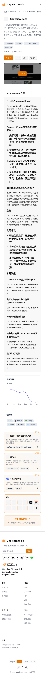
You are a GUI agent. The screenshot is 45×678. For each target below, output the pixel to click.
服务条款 (27, 623)
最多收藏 (5, 596)
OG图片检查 (6, 619)
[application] (22, 396)
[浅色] (18, 667)
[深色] (22, 667)
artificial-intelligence (18, 12)
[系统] (26, 667)
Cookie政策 (28, 615)
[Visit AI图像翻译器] (37, 488)
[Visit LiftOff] (37, 468)
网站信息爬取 (7, 615)
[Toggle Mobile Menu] (40, 4)
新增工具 (5, 587)
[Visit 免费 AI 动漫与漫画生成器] (37, 447)
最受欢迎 (5, 592)
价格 (26, 596)
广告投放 (27, 592)
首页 (5, 12)
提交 (26, 587)
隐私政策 (27, 619)
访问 (7, 58)
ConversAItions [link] (35, 12)
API (25, 600)
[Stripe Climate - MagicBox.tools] (32, 557)
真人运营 (27, 604)
